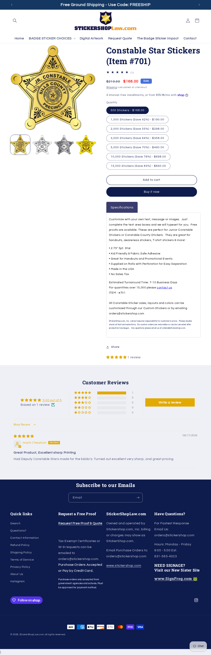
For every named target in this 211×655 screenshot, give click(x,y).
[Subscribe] (137, 497)
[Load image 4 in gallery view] (86, 145)
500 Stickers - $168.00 (127, 110)
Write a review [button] (170, 402)
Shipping (111, 87)
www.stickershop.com (123, 565)
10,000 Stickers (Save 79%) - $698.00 (138, 156)
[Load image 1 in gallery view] (20, 145)
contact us (164, 287)
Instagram (17, 581)
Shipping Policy (21, 552)
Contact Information (24, 537)
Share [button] (115, 347)
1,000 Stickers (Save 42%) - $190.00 (137, 119)
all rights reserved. (55, 634)
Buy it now (151, 191)
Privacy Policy (20, 567)
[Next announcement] (199, 5)
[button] (14, 20)
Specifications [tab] (122, 207)
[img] (24, 436)
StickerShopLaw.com (32, 634)
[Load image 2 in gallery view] (42, 145)
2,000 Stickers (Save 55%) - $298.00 (137, 128)
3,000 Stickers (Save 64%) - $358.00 (137, 138)
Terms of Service (22, 559)
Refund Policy (20, 545)
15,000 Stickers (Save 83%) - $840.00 (138, 166)
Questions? (18, 530)
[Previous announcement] (11, 5)
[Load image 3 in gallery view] (64, 145)
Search (15, 523)
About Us (16, 574)
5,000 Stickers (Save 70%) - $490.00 (137, 147)
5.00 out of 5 (52, 400)
